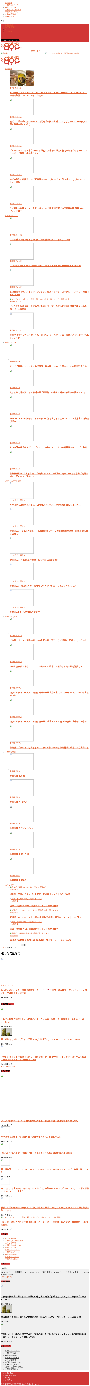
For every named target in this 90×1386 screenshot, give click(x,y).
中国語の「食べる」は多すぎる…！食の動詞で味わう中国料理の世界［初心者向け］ (49, 747)
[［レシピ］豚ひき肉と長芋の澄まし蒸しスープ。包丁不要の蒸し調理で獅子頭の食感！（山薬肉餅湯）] (40, 299)
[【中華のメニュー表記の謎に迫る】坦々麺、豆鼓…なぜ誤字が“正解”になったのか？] (22, 634)
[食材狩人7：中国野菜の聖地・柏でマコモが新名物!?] (22, 553)
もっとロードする (8, 1066)
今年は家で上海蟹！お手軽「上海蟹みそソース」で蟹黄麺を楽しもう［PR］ (45, 505)
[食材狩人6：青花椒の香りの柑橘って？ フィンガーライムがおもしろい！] (22, 579)
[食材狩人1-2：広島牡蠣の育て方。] (22, 605)
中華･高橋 (9, 25)
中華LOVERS (10, 7)
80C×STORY (10, 1238)
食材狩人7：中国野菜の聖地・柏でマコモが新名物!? (34, 560)
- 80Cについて (6, 1277)
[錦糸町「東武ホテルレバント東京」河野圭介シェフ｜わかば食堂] (28, 887)
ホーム (3, 947)
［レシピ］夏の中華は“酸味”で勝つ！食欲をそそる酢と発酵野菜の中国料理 (45, 265)
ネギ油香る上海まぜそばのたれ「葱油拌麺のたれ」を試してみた (40, 239)
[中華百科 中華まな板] (22, 847)
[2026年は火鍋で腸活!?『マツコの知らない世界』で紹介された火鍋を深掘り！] (22, 660)
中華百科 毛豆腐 (17, 776)
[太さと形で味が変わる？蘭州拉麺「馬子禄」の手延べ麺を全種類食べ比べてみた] (22, 386)
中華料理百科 (10, 14)
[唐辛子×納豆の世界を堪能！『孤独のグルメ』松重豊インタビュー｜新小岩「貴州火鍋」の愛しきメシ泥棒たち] (22, 467)
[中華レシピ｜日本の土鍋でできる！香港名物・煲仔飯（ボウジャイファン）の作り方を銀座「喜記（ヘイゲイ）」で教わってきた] (6, 1052)
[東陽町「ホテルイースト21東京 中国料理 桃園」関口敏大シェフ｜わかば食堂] (35, 910)
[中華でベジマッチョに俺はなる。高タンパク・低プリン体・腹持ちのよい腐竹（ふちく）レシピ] (22, 328)
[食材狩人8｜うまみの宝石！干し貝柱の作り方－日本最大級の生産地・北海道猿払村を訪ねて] (22, 524)
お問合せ (8, 31)
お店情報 (8, 3)
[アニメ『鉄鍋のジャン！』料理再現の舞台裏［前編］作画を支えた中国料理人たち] (22, 359)
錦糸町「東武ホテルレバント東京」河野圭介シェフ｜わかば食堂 (40, 894)
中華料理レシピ (11, 5)
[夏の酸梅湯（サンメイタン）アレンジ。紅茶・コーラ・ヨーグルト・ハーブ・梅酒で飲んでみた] (22, 285)
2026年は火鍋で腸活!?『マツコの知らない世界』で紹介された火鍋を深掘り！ (46, 666)
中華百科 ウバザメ (18, 802)
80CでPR (8, 29)
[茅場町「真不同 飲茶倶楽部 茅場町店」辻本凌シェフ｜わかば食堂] (31, 933)
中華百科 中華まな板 (19, 854)
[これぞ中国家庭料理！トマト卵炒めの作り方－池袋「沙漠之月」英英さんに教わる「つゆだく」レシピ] (6, 1015)
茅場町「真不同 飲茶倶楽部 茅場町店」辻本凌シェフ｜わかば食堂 (40, 940)
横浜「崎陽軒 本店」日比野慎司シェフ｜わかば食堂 (34, 929)
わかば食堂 (9, 17)
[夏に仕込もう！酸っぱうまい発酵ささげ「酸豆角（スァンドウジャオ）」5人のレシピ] (6, 1035)
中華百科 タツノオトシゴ (21, 828)
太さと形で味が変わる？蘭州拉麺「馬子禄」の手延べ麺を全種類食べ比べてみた (47, 392)
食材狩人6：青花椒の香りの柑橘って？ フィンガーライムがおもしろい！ (44, 586)
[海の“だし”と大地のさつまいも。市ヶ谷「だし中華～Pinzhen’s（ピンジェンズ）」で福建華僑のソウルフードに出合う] (22, 86)
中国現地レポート (13, 1245)
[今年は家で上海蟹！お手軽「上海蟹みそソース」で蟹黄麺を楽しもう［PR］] (22, 498)
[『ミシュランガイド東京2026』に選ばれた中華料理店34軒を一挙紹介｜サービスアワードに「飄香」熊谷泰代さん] (22, 144)
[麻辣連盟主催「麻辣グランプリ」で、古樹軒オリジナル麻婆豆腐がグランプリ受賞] (22, 441)
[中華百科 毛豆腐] (22, 769)
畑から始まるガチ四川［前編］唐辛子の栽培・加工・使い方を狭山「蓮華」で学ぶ (48, 721)
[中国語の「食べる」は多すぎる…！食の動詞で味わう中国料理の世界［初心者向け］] (22, 741)
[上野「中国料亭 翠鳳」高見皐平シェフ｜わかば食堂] (26, 899)
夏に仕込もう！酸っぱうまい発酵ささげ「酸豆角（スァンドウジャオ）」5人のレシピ (41, 1039)
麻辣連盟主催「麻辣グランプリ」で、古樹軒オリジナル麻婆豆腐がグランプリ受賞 (48, 447)
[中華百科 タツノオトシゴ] (22, 821)
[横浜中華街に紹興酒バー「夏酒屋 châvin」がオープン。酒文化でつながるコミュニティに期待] (22, 173)
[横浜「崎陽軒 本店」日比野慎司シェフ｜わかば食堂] (26, 922)
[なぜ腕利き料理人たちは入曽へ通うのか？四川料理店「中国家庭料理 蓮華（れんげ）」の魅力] (22, 202)
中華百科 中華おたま (19, 880)
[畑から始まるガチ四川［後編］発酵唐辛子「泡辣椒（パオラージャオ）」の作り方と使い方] (22, 686)
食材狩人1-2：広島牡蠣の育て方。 (26, 612)
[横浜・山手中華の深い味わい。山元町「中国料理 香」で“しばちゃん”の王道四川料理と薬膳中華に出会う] (22, 115)
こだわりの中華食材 (13, 10)
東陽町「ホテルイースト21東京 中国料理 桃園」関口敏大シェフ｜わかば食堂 (46, 917)
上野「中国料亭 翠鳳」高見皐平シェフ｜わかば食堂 (34, 906)
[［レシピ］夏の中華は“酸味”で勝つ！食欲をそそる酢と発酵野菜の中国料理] (22, 259)
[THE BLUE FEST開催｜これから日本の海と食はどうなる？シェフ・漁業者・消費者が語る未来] (22, 412)
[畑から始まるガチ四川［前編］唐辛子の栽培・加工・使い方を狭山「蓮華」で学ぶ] (22, 715)
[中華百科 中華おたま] (22, 874)
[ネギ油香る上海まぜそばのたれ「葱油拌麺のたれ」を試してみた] (22, 233)
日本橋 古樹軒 (10, 27)
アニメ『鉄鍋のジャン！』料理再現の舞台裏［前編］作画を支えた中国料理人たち (48, 366)
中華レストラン (16, 88)
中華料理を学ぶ (11, 12)
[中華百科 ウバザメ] (22, 795)
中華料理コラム (12, 1252)
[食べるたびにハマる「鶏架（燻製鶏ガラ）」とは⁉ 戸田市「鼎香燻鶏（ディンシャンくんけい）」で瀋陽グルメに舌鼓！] (18, 983)
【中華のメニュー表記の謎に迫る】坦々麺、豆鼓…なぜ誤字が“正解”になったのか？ (49, 640)
